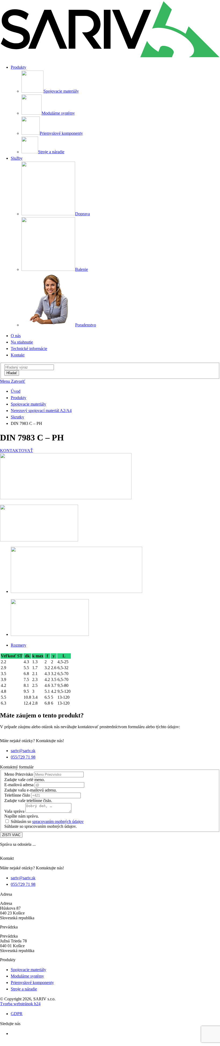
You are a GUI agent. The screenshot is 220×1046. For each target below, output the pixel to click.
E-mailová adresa (19, 784)
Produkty (18, 397)
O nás (16, 335)
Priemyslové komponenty (32, 982)
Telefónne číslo (17, 795)
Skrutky (17, 417)
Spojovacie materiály (28, 404)
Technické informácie (29, 348)
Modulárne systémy (27, 976)
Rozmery (18, 645)
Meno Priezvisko (18, 774)
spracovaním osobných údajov (58, 821)
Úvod (15, 391)
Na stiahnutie (22, 342)
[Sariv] (110, 57)
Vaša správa (14, 811)
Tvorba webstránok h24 (20, 1003)
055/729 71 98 (23, 757)
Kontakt (17, 355)
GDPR (17, 1013)
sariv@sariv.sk (23, 750)
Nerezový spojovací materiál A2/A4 (41, 410)
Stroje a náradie (24, 989)
